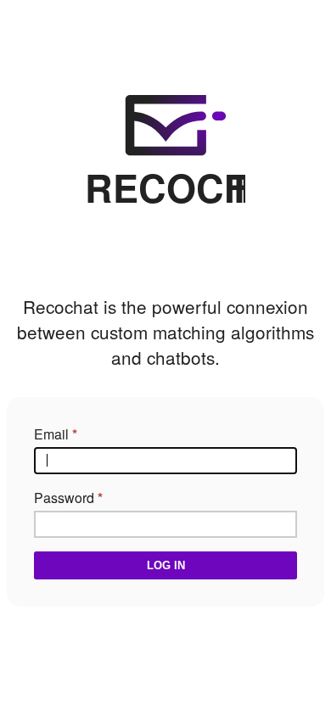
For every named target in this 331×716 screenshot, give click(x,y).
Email (51, 434)
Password (64, 497)
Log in (166, 565)
